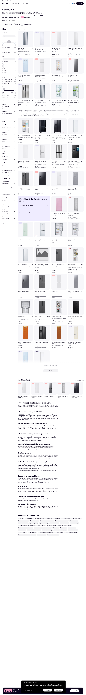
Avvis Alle (47, 690)
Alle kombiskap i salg (79, 380)
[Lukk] (64, 682)
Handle (19, 3)
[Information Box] (25, 29)
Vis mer (41, 15)
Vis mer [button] (50, 370)
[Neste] (82, 391)
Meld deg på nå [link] (74, 690)
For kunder (4, 0)
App (23, 3)
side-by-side (42, 436)
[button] (73, 3)
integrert (21, 425)
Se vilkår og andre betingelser (38, 115)
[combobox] (65, 29)
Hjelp (27, 3)
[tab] (4, 20)
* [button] (24, 54)
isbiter (48, 446)
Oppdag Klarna (14, 3)
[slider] (3, 42)
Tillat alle (58, 690)
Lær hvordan (27, 17)
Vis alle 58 (4, 72)
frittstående (21, 414)
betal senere (46, 482)
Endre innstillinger (28, 690)
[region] (43, 687)
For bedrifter (9, 0)
